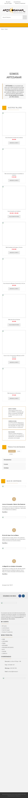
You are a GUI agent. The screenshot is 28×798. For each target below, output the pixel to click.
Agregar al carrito (14, 142)
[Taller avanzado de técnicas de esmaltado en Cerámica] (14, 160)
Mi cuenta (8, 2)
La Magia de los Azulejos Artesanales (12, 566)
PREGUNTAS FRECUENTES (8, 647)
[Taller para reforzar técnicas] (14, 306)
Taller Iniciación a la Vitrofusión (14, 393)
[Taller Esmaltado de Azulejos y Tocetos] (14, 233)
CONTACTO (4, 653)
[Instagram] (23, 595)
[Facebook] (19, 595)
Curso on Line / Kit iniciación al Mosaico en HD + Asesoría (14, 356)
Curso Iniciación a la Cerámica (14, 211)
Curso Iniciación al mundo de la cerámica (14, 137)
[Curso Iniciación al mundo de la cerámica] (14, 124)
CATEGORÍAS (5, 641)
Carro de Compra (8, 3)
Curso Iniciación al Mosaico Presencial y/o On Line (14, 283)
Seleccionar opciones (14, 216)
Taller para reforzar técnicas (14, 319)
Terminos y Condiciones (20, 3)
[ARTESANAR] (14, 10)
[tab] (12, 451)
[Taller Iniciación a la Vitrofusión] (14, 379)
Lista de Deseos (17, 2)
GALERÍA (4, 651)
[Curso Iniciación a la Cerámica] (14, 197)
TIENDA (3, 643)
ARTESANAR (5, 645)
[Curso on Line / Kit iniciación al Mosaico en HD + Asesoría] (14, 342)
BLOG (3, 649)
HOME (3, 639)
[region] (14, 50)
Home (2, 29)
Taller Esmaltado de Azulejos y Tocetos (14, 247)
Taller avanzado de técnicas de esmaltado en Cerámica (14, 174)
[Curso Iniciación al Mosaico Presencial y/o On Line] (14, 270)
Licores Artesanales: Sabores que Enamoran (13, 504)
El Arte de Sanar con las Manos (10, 535)
